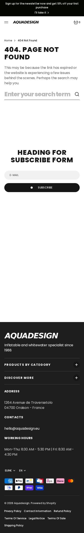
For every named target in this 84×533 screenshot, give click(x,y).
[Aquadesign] (26, 22)
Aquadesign (22, 503)
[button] (6, 22)
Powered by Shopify (43, 503)
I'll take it (40, 12)
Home (8, 40)
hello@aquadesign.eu (21, 428)
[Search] (77, 94)
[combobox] (39, 94)
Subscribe (45, 187)
